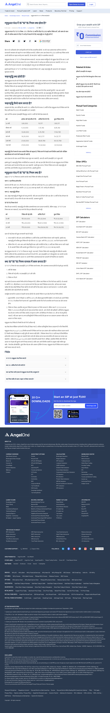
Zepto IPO (84, 511)
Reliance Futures (54, 576)
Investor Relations (10, 467)
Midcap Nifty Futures (41, 576)
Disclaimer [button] (8, 655)
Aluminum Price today (35, 590)
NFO (32, 465)
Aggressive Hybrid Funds (84, 141)
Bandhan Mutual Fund (83, 192)
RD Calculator (59, 476)
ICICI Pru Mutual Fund (77, 594)
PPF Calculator (60, 485)
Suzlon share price (10, 534)
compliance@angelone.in (47, 674)
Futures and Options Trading (88, 476)
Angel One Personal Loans (40, 693)
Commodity (34, 479)
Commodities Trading (87, 474)
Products (49, 11)
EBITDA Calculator (61, 481)
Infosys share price (86, 534)
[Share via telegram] (13, 41)
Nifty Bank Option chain (32, 580)
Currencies (34, 476)
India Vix (85, 572)
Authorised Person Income (38, 511)
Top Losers (59, 515)
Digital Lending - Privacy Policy (22, 693)
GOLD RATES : (9, 583)
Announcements (60, 504)
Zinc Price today (48, 590)
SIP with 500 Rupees (36, 463)
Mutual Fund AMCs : (11, 594)
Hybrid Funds (80, 125)
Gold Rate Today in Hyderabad (73, 583)
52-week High (59, 509)
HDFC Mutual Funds (63, 594)
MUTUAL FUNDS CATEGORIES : (14, 598)
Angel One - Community (12, 515)
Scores (53, 690)
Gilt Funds (68, 598)
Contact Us (9, 463)
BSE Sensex (66, 572)
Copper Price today (21, 590)
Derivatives (84, 472)
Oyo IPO (83, 506)
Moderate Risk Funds (83, 136)
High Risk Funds (81, 120)
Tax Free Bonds (35, 485)
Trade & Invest (9, 11)
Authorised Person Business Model (40, 515)
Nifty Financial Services (33, 572)
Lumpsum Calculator (61, 463)
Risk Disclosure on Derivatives (21, 696)
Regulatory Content (23, 690)
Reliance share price (86, 532)
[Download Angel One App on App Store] (73, 416)
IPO (82, 470)
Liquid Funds (37, 598)
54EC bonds (34, 488)
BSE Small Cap (76, 572)
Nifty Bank (22, 572)
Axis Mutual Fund (82, 181)
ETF (32, 474)
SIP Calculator (81, 221)
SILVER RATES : (9, 587)
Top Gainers (59, 513)
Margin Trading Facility (51, 560)
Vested (35, 563)
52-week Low (59, 511)
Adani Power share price (62, 534)
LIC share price (85, 541)
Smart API (62, 560)
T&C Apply (96, 690)
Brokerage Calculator (61, 456)
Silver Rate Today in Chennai (62, 587)
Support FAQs (35, 548)
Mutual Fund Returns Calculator (64, 483)
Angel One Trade (29, 560)
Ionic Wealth (30, 556)
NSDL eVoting (97, 693)
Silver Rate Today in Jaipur (79, 587)
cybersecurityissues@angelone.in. (54, 678)
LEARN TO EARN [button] (10, 500)
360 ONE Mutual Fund (83, 166)
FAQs (90, 690)
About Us (8, 461)
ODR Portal (8, 696)
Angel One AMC (21, 556)
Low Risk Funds (81, 131)
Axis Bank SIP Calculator (84, 227)
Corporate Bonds (35, 483)
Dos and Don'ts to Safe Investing (40, 690)
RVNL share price (35, 536)
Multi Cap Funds (87, 598)
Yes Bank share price (11, 541)
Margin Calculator (60, 458)
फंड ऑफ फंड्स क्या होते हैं (83, 92)
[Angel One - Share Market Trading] (13, 4)
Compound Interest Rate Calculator (65, 472)
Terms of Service (46, 684)
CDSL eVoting (88, 693)
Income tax (84, 479)
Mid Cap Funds (77, 598)
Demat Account (85, 458)
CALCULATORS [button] (60, 454)
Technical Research (11, 511)
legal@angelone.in (49, 680)
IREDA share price (10, 536)
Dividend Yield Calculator (62, 467)
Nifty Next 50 (46, 572)
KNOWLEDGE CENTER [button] (87, 454)
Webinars (8, 470)
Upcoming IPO (34, 467)
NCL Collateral (78, 693)
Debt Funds (80, 110)
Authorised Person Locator (38, 522)
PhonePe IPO (84, 513)
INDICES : (7, 572)
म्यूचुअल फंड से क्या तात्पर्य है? (84, 97)
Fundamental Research (12, 509)
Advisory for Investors (66, 693)
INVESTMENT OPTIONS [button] (38, 454)
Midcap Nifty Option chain (48, 580)
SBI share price (35, 538)
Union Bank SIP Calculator (84, 268)
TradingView (42, 563)
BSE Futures (64, 576)
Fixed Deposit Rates (72, 560)
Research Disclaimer (10, 690)
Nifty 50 (14, 572)
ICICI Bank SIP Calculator (84, 279)
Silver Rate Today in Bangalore (43, 587)
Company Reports (10, 513)
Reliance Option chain (63, 580)
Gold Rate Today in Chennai (55, 583)
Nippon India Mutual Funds (92, 594)
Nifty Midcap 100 (56, 572)
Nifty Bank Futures (27, 576)
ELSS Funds (27, 598)
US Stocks (34, 472)
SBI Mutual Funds (39, 594)
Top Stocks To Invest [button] (13, 530)
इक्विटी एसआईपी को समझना (83, 71)
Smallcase (23, 563)
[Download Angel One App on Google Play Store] (73, 412)
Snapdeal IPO (85, 515)
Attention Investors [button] (12, 606)
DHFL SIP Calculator (83, 273)
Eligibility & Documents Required (39, 513)
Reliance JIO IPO (85, 504)
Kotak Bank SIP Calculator (84, 253)
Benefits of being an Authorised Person (41, 509)
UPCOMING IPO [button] (85, 500)
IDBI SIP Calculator (82, 247)
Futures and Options (36, 470)
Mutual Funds (34, 458)
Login (91, 4)
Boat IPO (83, 509)
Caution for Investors (37, 696)
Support (79, 11)
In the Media (9, 465)
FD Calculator (59, 474)
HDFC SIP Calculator (83, 242)
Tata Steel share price (62, 532)
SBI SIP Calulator (81, 263)
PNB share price (60, 536)
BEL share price (60, 541)
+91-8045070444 (33, 678)
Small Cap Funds (47, 598)
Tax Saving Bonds (36, 492)
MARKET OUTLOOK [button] (61, 500)
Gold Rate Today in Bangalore (91, 583)
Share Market (84, 467)
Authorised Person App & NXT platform (41, 518)
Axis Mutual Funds (51, 594)
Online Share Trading (86, 463)
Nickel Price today (60, 590)
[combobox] (39, 28)
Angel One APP (19, 560)
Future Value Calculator (62, 470)
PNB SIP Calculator (82, 258)
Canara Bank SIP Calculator (85, 237)
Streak (29, 563)
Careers (8, 472)
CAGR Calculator (60, 465)
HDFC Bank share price (37, 532)
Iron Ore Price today (73, 590)
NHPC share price (35, 534)
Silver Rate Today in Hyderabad (24, 587)
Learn (35, 11)
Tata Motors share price (12, 538)
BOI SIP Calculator (82, 232)
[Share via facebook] (30, 41)
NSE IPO (83, 502)
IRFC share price (10, 532)
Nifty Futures (16, 576)
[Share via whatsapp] (19, 41)
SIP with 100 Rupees (36, 461)
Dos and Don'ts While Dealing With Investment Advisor (72, 690)
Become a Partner (61, 11)
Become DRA (34, 504)
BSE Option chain (77, 580)
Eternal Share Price (61, 538)
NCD (32, 481)
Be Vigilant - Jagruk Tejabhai (13, 518)
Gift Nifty (92, 572)
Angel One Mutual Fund (83, 176)
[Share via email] (35, 41)
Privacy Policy (35, 684)
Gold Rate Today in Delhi (38, 583)
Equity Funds (80, 115)
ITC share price (85, 536)
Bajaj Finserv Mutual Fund (84, 186)
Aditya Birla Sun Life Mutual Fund (87, 171)
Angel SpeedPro (39, 560)
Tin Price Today (85, 590)
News (41, 11)
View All (88, 152)
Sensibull (15, 563)
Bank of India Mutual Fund (85, 197)
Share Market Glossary (62, 506)
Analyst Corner (85, 483)
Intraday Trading (85, 465)
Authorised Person (86, 481)
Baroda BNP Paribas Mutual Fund (87, 202)
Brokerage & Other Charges (13, 458)
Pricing (71, 11)
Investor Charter (53, 693)
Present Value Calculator (62, 479)
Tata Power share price (37, 541)
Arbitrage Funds (81, 146)
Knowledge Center (10, 502)
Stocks (33, 456)
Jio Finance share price (87, 538)
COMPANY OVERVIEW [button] (12, 454)
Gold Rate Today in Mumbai (22, 583)
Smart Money (9, 504)
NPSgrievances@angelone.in (12, 676)
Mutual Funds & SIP (23, 11)
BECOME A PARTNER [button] (37, 500)
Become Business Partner (37, 502)
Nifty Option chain (17, 580)
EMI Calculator (60, 488)
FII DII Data (59, 518)
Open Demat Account (76, 4)
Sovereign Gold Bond (36, 490)
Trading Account (85, 461)
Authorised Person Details (38, 520)
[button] (37, 358)
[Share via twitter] (24, 41)
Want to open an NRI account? (88, 57)
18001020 (25, 548)
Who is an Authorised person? (39, 506)
